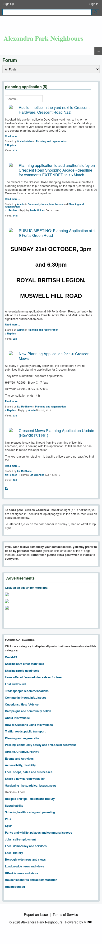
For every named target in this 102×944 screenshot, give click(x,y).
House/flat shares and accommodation (31, 880)
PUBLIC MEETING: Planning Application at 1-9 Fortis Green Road (57, 233)
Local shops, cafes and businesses (28, 772)
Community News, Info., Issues (25, 697)
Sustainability (14, 805)
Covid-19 (11, 657)
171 (15, 150)
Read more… (12, 136)
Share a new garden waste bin (25, 778)
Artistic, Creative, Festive (22, 751)
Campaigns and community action (28, 711)
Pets (8, 819)
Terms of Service (65, 914)
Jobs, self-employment (20, 839)
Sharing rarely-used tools (22, 670)
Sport (8, 825)
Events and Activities (19, 758)
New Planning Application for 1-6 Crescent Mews (54, 356)
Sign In (93, 4)
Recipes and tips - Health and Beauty (30, 799)
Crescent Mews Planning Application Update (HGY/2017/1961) (56, 433)
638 (15, 415)
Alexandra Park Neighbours (43, 38)
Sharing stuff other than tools (24, 664)
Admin (20, 204)
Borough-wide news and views (25, 859)
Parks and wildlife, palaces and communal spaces (38, 832)
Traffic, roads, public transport (25, 731)
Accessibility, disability (20, 765)
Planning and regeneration (51, 141)
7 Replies (10, 410)
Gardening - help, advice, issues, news (30, 785)
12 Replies (11, 474)
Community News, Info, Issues (45, 204)
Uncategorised (15, 886)
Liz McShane (24, 406)
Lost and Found (15, 684)
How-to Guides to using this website (29, 725)
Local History (14, 853)
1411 (16, 215)
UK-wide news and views (21, 873)
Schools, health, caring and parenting (30, 812)
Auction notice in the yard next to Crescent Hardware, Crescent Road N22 (54, 110)
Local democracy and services (26, 846)
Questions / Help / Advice (22, 704)
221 (15, 338)
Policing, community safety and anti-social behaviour (40, 745)
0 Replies (10, 145)
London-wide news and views (24, 866)
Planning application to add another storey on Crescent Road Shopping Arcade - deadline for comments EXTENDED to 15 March (57, 170)
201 (15, 480)
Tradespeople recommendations (27, 691)
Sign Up (9, 4)
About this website (17, 718)
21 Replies (11, 210)
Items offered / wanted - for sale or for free (33, 677)
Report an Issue (36, 914)
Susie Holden (24, 141)
